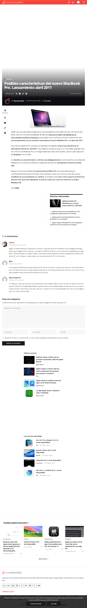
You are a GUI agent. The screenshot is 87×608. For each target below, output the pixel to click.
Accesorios (39, 463)
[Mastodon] (26, 585)
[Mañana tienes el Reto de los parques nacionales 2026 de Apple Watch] (29, 360)
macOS (38, 455)
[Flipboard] (13, 585)
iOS (37, 376)
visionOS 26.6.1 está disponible (48, 460)
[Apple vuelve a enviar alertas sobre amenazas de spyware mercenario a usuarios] (29, 372)
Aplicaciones (40, 385)
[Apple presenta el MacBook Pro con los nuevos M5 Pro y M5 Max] (55, 203)
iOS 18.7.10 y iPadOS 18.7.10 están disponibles (47, 441)
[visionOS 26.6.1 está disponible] (29, 463)
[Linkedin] (17, 585)
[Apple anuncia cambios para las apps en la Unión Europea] (29, 383)
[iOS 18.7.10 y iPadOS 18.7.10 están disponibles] (29, 443)
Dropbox (17, 154)
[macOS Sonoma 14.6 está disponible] (33, 531)
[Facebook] (30, 585)
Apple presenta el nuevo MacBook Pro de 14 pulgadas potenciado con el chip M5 (65, 212)
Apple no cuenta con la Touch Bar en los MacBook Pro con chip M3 (73, 545)
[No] (84, 602)
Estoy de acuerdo (35, 604)
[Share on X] (16, 93)
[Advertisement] (43, 20)
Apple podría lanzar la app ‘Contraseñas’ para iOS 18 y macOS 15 (53, 544)
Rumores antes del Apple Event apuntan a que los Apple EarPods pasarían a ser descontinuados (11, 546)
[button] (69, 2)
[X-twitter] (21, 585)
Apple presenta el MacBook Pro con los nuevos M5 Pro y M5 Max (72, 203)
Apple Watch (40, 364)
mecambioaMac (19, 101)
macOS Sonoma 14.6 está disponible (31, 543)
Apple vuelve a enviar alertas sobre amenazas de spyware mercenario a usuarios (47, 371)
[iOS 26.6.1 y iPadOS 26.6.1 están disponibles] (29, 473)
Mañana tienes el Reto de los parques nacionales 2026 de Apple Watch (49, 359)
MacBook (68, 539)
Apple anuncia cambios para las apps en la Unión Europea (48, 381)
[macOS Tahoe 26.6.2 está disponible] (29, 453)
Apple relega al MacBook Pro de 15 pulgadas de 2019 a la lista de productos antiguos (66, 224)
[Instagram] (34, 585)
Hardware (9, 79)
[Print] (26, 93)
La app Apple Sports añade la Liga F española (47, 391)
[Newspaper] (8, 585)
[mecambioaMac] (13, 2)
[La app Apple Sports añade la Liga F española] (29, 393)
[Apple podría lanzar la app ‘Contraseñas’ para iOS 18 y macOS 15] (54, 531)
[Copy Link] (23, 93)
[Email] (19, 93)
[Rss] (4, 585)
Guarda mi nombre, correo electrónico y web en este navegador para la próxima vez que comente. (36, 338)
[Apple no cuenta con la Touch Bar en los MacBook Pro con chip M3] (74, 531)
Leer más (54, 604)
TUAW (16, 188)
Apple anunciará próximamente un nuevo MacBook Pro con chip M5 (65, 218)
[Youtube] (39, 585)
